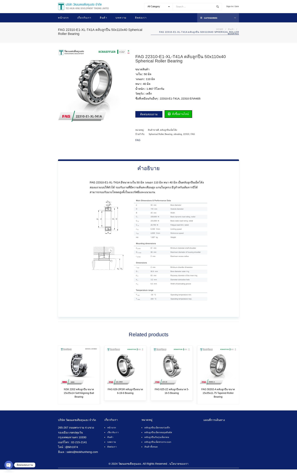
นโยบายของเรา (178, 463)
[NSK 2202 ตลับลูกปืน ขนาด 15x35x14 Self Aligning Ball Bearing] (78, 366)
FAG (193, 134)
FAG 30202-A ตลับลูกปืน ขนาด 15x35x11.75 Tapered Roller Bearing (218, 393)
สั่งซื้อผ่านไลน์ (180, 114)
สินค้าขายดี (153, 130)
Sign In (229, 6)
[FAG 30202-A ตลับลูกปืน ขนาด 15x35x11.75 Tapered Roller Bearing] (218, 366)
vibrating (178, 134)
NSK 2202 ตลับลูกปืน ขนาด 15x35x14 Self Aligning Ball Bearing (79, 393)
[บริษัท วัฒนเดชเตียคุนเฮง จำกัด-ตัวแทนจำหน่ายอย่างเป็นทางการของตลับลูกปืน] (83, 6)
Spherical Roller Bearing (160, 134)
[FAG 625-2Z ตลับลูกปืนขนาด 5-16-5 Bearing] (171, 366)
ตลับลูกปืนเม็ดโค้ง (168, 130)
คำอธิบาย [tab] (148, 168)
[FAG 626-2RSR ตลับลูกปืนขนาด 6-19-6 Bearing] (125, 366)
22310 (186, 134)
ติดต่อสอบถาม (149, 114)
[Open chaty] (8, 465)
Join (237, 6)
